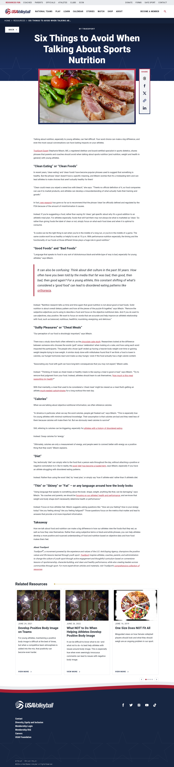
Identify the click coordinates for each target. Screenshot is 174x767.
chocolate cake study (91, 341)
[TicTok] (154, 705)
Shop (110, 11)
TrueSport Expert (41, 151)
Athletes (62, 2)
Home (7, 20)
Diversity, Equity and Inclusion (29, 722)
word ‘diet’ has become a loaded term (89, 466)
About (119, 11)
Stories (90, 11)
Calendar (78, 11)
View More (23, 672)
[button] (141, 679)
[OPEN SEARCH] (165, 11)
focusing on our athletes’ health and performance (98, 495)
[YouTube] (147, 705)
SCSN (81, 2)
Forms (139, 2)
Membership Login (24, 726)
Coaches (27, 2)
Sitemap (18, 761)
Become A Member (149, 11)
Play (58, 11)
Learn (67, 11)
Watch (101, 11)
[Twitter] (131, 705)
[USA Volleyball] (18, 11)
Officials (50, 2)
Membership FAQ (23, 729)
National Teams (43, 11)
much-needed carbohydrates (53, 390)
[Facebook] (123, 705)
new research (46, 202)
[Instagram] (139, 705)
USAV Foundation (23, 737)
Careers (18, 733)
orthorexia (44, 290)
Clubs (73, 2)
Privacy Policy (31, 761)
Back (11, 30)
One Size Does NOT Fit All (132, 628)
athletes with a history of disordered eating (103, 428)
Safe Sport (150, 2)
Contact (162, 2)
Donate (128, 2)
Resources (19, 20)
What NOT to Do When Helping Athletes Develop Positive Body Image (84, 631)
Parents (39, 2)
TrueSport (84, 555)
